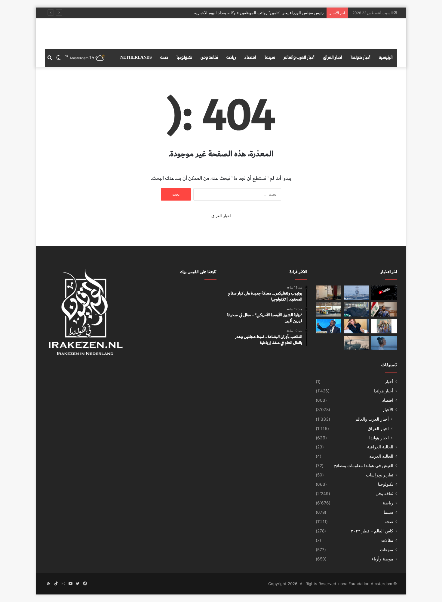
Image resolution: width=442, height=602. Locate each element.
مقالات (387, 540)
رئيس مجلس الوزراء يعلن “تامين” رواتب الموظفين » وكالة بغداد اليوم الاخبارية (259, 12)
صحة (164, 58)
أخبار (389, 381)
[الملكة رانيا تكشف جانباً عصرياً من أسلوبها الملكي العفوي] (356, 326)
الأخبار (387, 409)
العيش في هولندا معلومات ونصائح (363, 465)
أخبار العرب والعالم (299, 58)
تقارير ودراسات (379, 475)
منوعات (386, 549)
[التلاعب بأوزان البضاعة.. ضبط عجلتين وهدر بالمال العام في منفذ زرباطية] (328, 292)
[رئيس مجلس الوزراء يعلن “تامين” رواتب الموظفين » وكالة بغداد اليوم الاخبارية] (384, 309)
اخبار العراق (332, 58)
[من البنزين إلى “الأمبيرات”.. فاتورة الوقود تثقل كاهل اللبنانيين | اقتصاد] (328, 309)
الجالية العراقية (380, 446)
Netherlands (136, 58)
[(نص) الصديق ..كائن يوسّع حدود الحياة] (384, 326)
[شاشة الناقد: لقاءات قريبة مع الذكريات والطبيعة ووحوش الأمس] (384, 343)
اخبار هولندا (379, 437)
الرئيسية (386, 58)
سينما (270, 58)
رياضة (231, 58)
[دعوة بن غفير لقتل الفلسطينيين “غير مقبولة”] (328, 326)
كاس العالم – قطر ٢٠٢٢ (372, 531)
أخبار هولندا (360, 58)
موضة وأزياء (382, 559)
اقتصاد (250, 58)
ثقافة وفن (209, 58)
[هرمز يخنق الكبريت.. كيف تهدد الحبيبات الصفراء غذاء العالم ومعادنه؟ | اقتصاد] (356, 343)
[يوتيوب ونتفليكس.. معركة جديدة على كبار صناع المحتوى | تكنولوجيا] (384, 292)
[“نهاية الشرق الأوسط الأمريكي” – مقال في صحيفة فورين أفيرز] (356, 292)
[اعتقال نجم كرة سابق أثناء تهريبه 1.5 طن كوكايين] (356, 309)
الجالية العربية (381, 456)
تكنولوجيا (184, 58)
